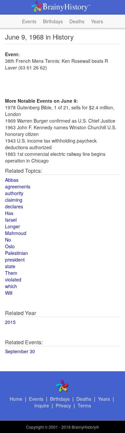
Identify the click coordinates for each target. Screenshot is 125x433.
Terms (84, 405)
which (11, 286)
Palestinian (16, 253)
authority (14, 193)
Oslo (10, 246)
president (15, 259)
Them (11, 273)
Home (16, 398)
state (10, 266)
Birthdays (53, 21)
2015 (10, 322)
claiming (13, 199)
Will (8, 292)
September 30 (20, 351)
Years (97, 21)
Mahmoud (15, 233)
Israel (11, 219)
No (8, 239)
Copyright (35, 427)
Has (9, 213)
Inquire (41, 405)
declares (14, 206)
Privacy (63, 405)
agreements (17, 186)
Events (29, 21)
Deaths (76, 21)
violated (13, 279)
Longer (12, 226)
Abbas (11, 179)
